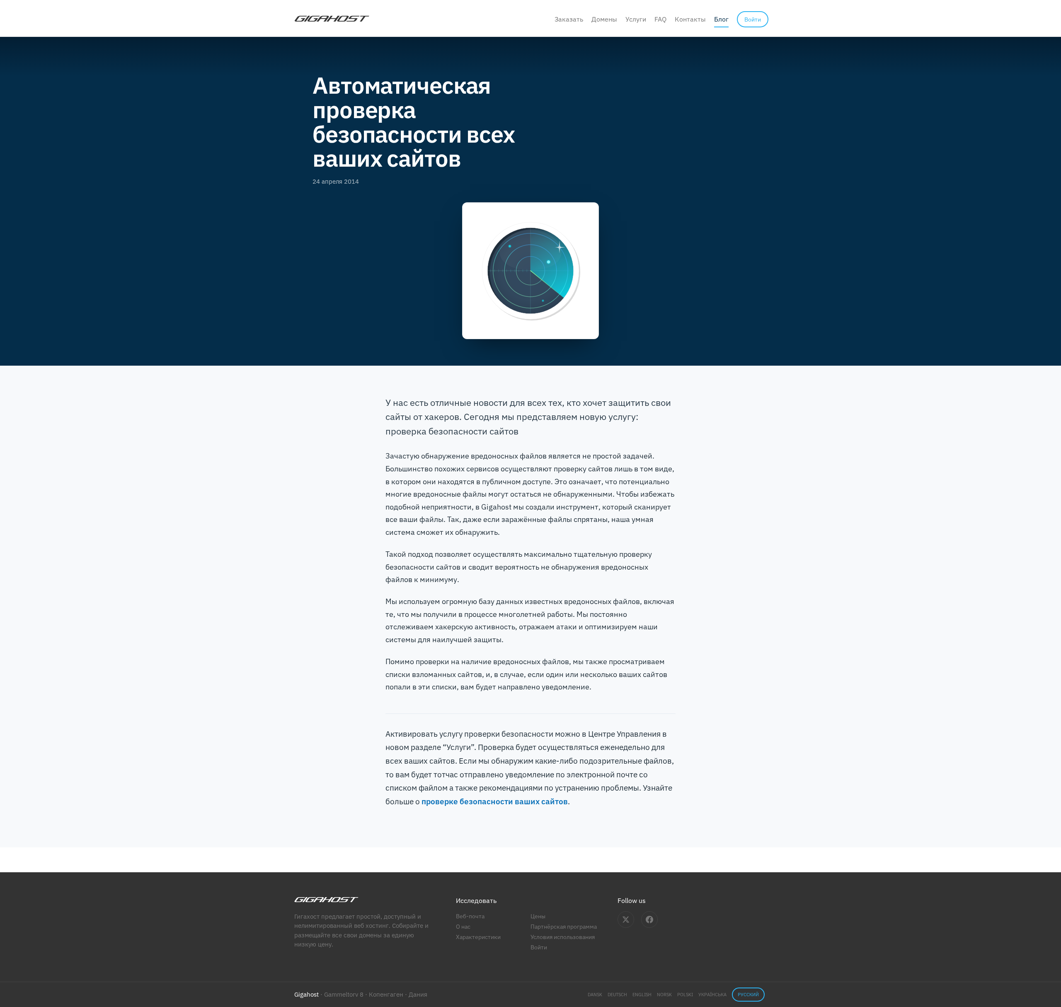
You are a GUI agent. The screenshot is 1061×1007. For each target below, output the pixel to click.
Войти (538, 947)
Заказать (569, 19)
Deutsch (617, 994)
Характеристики (478, 937)
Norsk (664, 994)
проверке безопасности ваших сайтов (494, 801)
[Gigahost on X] (626, 919)
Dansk (595, 994)
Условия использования (562, 937)
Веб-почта (470, 916)
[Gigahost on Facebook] (649, 919)
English (642, 994)
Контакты (690, 19)
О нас (463, 926)
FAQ (660, 19)
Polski (685, 994)
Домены (604, 19)
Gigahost (306, 994)
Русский (748, 994)
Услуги (635, 19)
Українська (712, 994)
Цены (537, 916)
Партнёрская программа (563, 926)
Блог (721, 19)
